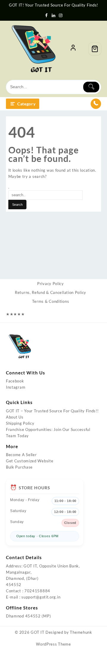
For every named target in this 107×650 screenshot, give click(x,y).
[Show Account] (73, 49)
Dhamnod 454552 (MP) (28, 616)
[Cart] (94, 48)
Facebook (15, 381)
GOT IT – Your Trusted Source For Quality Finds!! (52, 410)
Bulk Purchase (19, 467)
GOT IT (37, 632)
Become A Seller (21, 454)
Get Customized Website (29, 460)
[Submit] (91, 87)
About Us (14, 417)
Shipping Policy (20, 423)
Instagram (15, 387)
